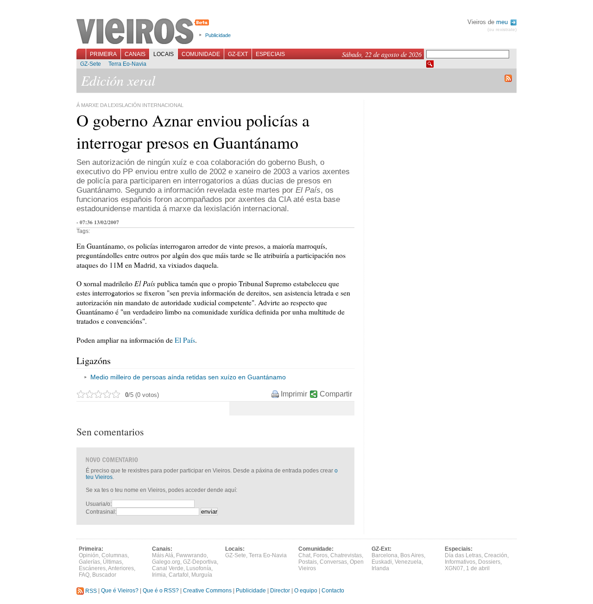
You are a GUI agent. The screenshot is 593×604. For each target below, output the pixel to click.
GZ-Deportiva (200, 562)
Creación (495, 555)
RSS (90, 591)
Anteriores (121, 568)
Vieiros (144, 32)
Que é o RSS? (161, 591)
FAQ (84, 575)
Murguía (201, 575)
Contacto (333, 591)
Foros (320, 555)
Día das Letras (463, 555)
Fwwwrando (191, 555)
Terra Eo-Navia (127, 64)
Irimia (159, 575)
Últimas (112, 562)
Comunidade (201, 54)
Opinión (89, 555)
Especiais (270, 54)
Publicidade (218, 35)
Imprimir (294, 394)
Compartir (336, 394)
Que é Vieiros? (120, 591)
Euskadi (382, 562)
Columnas (114, 555)
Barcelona (384, 555)
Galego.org (166, 562)
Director (280, 591)
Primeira (103, 54)
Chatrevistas (346, 555)
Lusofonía (198, 568)
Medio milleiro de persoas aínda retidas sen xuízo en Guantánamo (188, 377)
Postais (307, 562)
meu (503, 22)
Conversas (333, 562)
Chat (304, 555)
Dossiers (489, 562)
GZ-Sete (90, 64)
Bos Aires (412, 555)
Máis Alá (162, 555)
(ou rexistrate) (502, 29)
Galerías (89, 562)
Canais (135, 54)
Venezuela (408, 562)
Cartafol (179, 575)
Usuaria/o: (99, 504)
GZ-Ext (238, 54)
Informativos (460, 562)
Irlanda (380, 568)
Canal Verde (167, 568)
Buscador (104, 575)
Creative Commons (207, 591)
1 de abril (478, 568)
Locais (163, 54)
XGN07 (454, 568)
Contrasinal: (101, 512)
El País (185, 340)
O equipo (305, 591)
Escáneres (92, 568)
